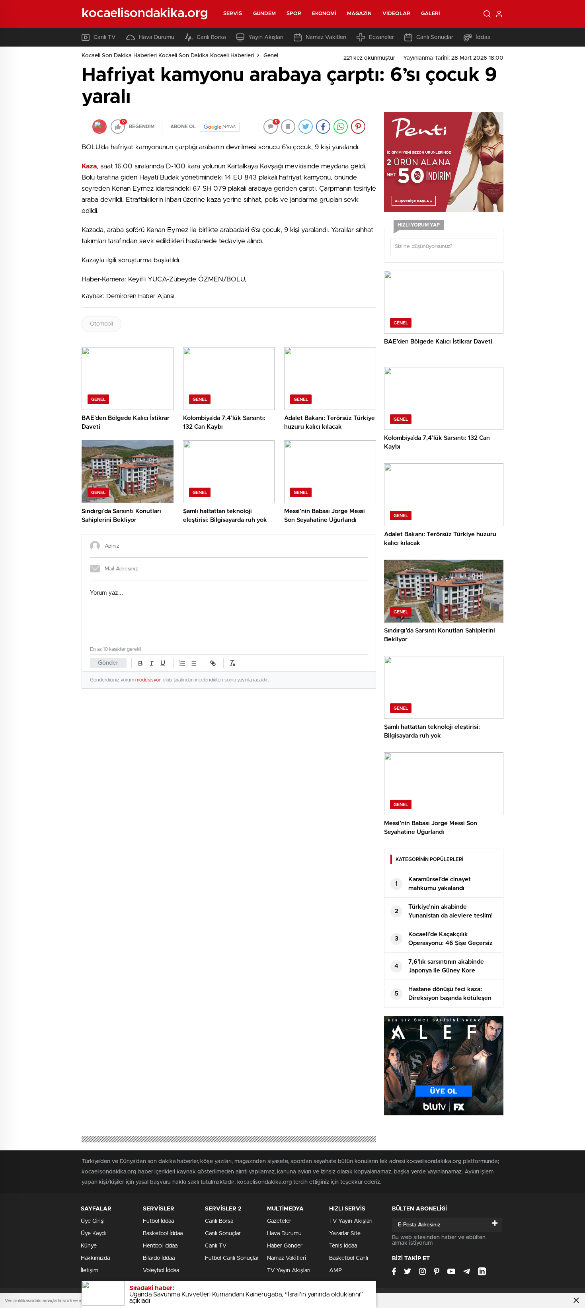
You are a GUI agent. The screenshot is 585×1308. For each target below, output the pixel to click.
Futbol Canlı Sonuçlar (232, 1258)
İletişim (89, 1270)
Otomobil (101, 324)
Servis (232, 13)
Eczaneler (381, 37)
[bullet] (193, 663)
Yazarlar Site (345, 1233)
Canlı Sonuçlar (434, 37)
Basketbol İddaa (163, 1233)
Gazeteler (279, 1221)
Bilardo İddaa (159, 1258)
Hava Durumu (156, 37)
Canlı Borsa (211, 37)
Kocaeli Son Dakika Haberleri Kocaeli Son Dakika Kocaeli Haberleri (168, 56)
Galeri (431, 13)
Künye (89, 1246)
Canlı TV (105, 37)
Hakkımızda (95, 1258)
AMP (335, 1270)
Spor (294, 13)
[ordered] (182, 663)
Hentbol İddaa (160, 1246)
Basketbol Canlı (348, 1258)
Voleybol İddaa (161, 1270)
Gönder (108, 663)
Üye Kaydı (93, 1233)
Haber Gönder (284, 1246)
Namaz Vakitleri (326, 37)
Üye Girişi (93, 1221)
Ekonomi (324, 13)
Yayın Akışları (265, 37)
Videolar (396, 13)
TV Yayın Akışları (288, 1270)
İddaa (483, 37)
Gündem (264, 13)
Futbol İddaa (158, 1221)
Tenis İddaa (343, 1246)
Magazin (359, 13)
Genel (270, 56)
